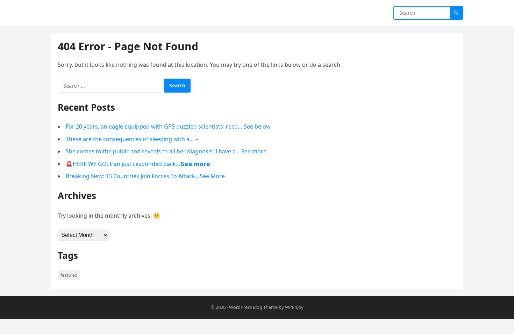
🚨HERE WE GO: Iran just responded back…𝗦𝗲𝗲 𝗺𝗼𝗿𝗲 (138, 164)
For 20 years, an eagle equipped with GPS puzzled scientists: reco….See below (168, 126)
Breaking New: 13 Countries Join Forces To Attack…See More (145, 176)
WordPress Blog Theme (253, 307)
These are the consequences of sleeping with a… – (132, 139)
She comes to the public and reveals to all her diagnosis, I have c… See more (166, 151)
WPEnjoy (294, 307)
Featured (68, 275)
